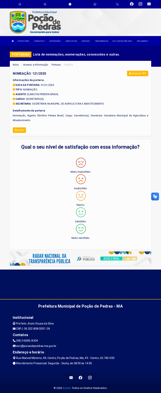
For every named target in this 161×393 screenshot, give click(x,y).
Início (16, 64)
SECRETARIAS (55, 41)
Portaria (56, 64)
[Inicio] (13, 41)
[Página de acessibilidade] (95, 4)
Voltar (20, 130)
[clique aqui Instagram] (90, 377)
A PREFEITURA (23, 41)
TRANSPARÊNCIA (101, 41)
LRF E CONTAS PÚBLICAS (122, 41)
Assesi (67, 388)
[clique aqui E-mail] (71, 377)
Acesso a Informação (35, 64)
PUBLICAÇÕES (142, 41)
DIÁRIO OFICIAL (71, 41)
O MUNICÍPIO (39, 41)
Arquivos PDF (138, 73)
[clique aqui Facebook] (80, 377)
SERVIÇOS (85, 41)
